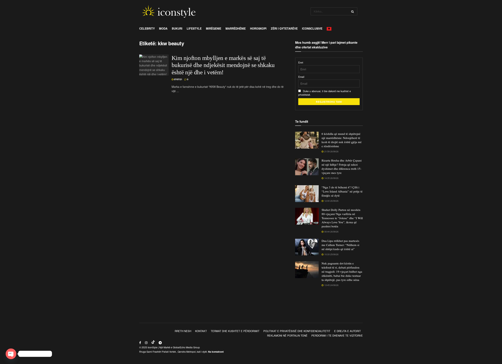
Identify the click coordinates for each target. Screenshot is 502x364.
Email (301, 77)
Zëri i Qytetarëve (284, 28)
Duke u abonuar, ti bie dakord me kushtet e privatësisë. (324, 92)
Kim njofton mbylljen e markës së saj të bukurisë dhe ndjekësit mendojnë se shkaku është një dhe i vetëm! (223, 65)
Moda (163, 28)
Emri (300, 62)
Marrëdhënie (236, 28)
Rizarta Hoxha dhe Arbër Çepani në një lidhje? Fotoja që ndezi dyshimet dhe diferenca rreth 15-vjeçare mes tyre (342, 166)
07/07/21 (177, 79)
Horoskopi (258, 28)
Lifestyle (194, 28)
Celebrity (147, 28)
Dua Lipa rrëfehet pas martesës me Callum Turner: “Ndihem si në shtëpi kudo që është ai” (340, 245)
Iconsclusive (312, 28)
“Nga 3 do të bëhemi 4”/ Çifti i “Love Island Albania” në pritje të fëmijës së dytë (342, 191)
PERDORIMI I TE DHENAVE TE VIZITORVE (337, 335)
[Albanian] (330, 28)
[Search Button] (353, 11)
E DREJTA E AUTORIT (347, 331)
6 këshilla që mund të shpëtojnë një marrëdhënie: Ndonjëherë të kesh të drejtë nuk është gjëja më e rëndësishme (342, 140)
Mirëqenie (213, 28)
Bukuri (177, 28)
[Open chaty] (11, 354)
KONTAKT (201, 331)
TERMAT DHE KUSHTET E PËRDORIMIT (235, 331)
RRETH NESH (183, 331)
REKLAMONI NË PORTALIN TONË (287, 335)
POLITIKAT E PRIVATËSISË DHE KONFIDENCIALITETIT (296, 331)
